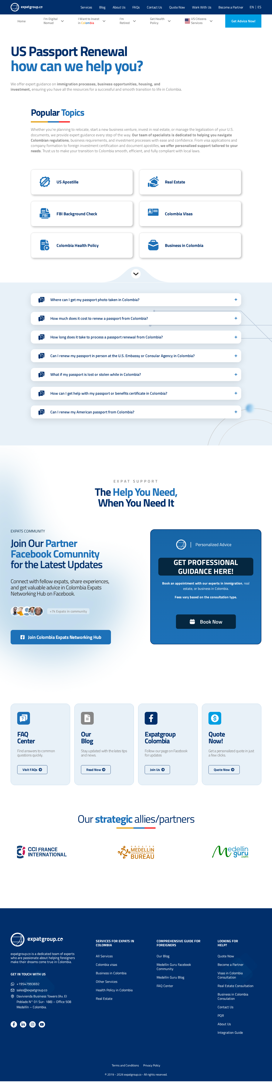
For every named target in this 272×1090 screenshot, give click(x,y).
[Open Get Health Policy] (169, 21)
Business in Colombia (111, 973)
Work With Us (201, 7)
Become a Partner (230, 7)
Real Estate (104, 998)
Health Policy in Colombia (114, 990)
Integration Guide (230, 1032)
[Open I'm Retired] (134, 21)
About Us (119, 7)
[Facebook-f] (14, 1024)
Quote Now (177, 7)
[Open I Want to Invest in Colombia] (104, 21)
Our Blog (163, 956)
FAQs (136, 7)
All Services (104, 956)
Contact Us (154, 7)
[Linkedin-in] (23, 1024)
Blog (102, 7)
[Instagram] (32, 1024)
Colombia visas (106, 964)
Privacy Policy (151, 1065)
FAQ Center (165, 986)
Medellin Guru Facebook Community (174, 966)
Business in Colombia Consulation (233, 996)
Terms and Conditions (125, 1065)
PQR (221, 1015)
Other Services (106, 981)
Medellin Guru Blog (170, 977)
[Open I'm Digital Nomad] (62, 21)
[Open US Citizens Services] (211, 21)
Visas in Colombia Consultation (230, 975)
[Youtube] (42, 1024)
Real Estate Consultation (236, 986)
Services (86, 7)
